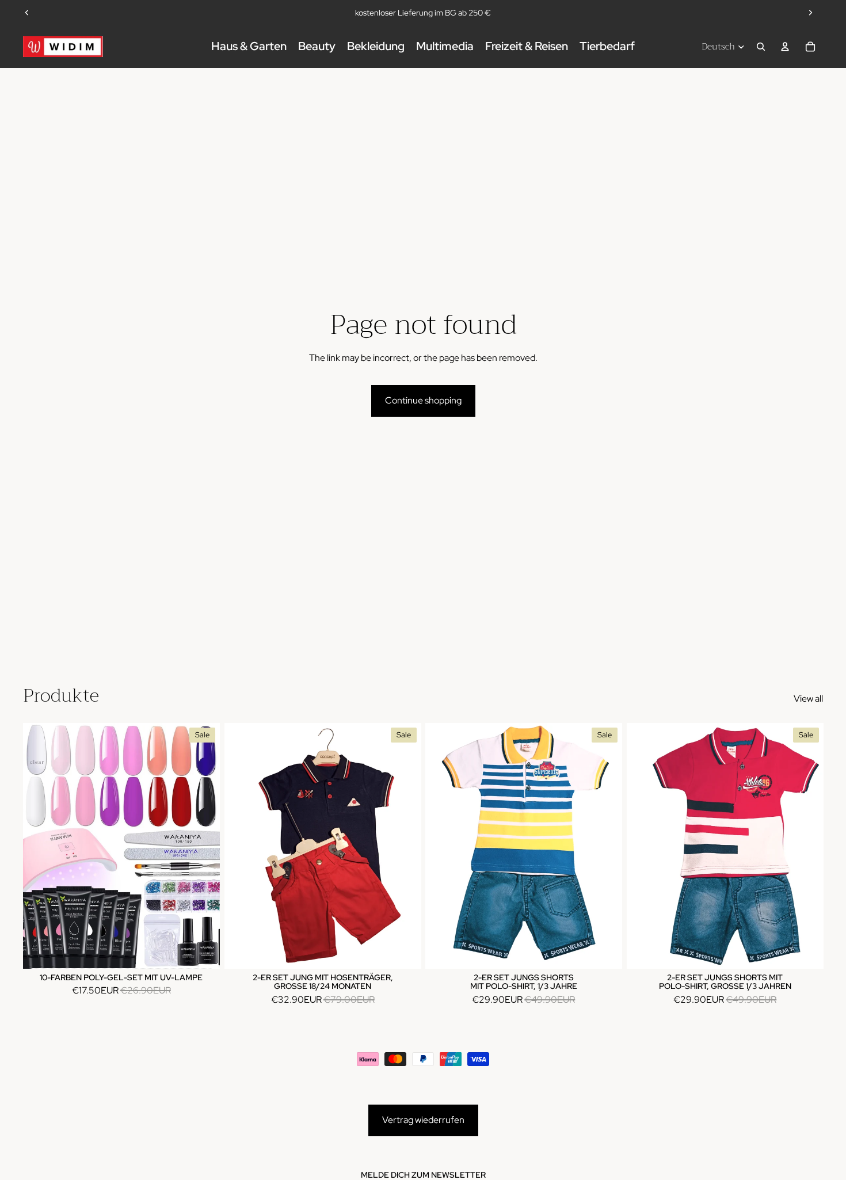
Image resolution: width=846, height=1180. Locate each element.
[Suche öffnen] (760, 46)
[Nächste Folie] (810, 12)
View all (808, 698)
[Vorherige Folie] (27, 12)
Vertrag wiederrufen (423, 1120)
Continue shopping (423, 400)
